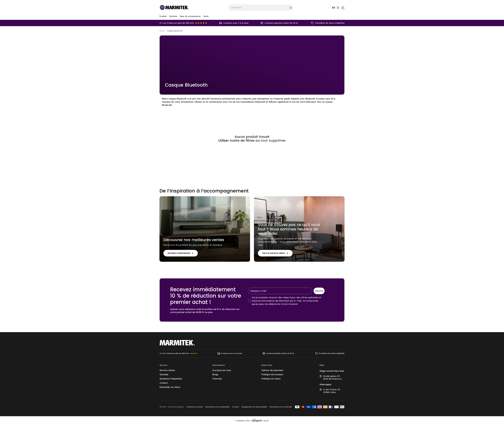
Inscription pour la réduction (277, 241)
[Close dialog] (300, 187)
